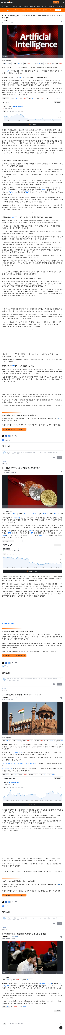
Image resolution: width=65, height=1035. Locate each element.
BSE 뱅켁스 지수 (7, 789)
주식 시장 (25, 6)
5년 (19, 111)
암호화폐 (51, 6)
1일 (4, 111)
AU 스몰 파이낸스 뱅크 (9, 784)
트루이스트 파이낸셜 (45, 1005)
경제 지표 (32, 6)
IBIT (32, 554)
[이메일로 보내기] (16, 457)
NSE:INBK (18, 773)
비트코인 (17, 539)
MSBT (40, 556)
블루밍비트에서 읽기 (8, 644)
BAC (19, 77)
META (44, 211)
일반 (60, 6)
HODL (4, 556)
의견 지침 (4, 482)
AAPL (13, 238)
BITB (9, 554)
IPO (56, 6)
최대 (22, 111)
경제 (19, 6)
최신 (3, 6)
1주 (7, 111)
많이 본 (8, 6)
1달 (10, 111)
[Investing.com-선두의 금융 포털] (9, 2)
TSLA (27, 213)
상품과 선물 (39, 6)
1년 (16, 111)
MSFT (44, 80)
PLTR (11, 213)
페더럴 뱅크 (33, 784)
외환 (46, 6)
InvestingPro (6, 71)
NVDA (17, 211)
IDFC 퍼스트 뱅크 (23, 784)
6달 (13, 111)
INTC (13, 387)
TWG (34, 1016)
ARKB (31, 552)
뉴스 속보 (14, 6)
